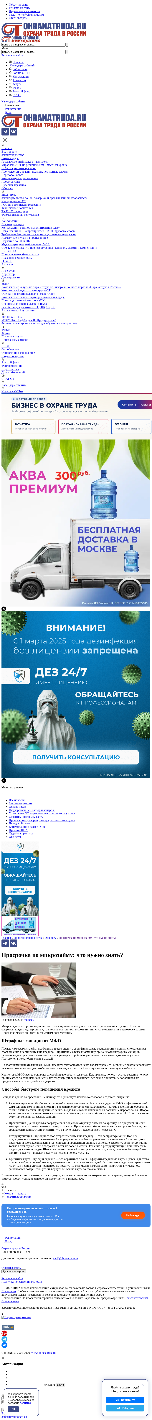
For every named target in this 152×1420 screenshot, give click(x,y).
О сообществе (10, 349)
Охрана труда (10, 158)
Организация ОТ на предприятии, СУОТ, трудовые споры (38, 231)
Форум (17, 87)
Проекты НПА (10, 181)
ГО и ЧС (6, 261)
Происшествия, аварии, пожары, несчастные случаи (34, 171)
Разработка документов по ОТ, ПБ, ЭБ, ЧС (28, 307)
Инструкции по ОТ (13, 201)
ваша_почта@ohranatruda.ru (26, 14)
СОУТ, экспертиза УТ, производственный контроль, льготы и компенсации (49, 247)
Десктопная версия (13, 1271)
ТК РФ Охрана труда (14, 211)
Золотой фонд (21, 91)
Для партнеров (10, 277)
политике (26, 1402)
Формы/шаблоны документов (20, 214)
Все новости (9, 151)
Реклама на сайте (20, 7)
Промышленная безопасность (20, 254)
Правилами (8, 1291)
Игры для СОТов (12, 391)
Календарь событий (22, 65)
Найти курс (133, 1215)
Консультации (21, 76)
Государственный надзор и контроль (24, 161)
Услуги (17, 84)
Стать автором (18, 17)
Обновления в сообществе (18, 352)
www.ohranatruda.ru (43, 1352)
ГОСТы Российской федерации (21, 204)
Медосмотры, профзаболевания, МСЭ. (25, 244)
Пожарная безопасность (16, 257)
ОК (13, 1409)
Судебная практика (13, 185)
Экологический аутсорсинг (18, 310)
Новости (18, 62)
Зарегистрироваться (14, 1416)
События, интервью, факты (18, 168)
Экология (7, 264)
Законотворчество (12, 154)
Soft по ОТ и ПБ (23, 72)
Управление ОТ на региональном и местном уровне (34, 164)
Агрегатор (19, 80)
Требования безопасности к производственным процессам (38, 234)
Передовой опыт (12, 175)
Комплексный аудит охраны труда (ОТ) (26, 290)
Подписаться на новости (24, 11)
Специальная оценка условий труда (24, 303)
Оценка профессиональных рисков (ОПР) (27, 293)
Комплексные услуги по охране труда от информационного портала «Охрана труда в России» (61, 287)
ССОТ (17, 95)
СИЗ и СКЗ (8, 251)
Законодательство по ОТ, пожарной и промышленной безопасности (44, 198)
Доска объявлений (13, 372)
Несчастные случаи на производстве (24, 237)
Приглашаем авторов (14, 339)
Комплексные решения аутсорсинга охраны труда (33, 297)
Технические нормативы (17, 208)
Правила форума (12, 336)
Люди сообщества (12, 356)
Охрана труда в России (16, 1248)
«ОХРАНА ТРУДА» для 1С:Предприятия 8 (28, 320)
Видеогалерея (10, 369)
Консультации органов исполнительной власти (31, 227)
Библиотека (20, 69)
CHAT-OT (7, 378)
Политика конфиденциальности (21, 1281)
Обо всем (7, 188)
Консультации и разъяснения (19, 178)
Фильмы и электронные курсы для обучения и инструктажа (39, 323)
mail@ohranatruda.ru (65, 1258)
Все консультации (12, 224)
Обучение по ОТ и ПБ (15, 241)
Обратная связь (18, 4)
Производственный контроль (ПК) (23, 300)
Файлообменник (11, 365)
